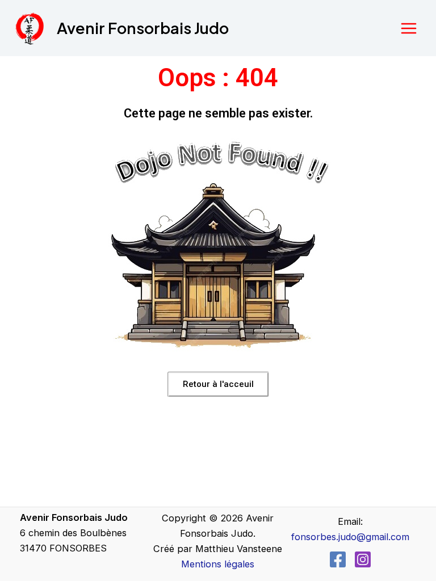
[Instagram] (363, 559)
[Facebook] (338, 559)
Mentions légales (217, 564)
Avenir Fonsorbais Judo (143, 27)
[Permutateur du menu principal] (408, 28)
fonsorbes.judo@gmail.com (350, 536)
